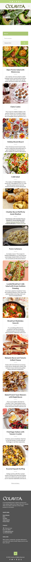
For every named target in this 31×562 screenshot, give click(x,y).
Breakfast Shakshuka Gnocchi (15, 322)
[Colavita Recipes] (15, 6)
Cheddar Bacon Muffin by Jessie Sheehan (15, 213)
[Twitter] (12, 1)
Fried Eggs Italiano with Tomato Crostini (15, 433)
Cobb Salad (15, 177)
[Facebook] (10, 1)
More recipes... (15, 483)
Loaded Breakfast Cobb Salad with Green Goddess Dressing (15, 285)
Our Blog (5, 518)
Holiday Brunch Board (15, 142)
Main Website (6, 515)
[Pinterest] (16, 1)
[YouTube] (14, 1)
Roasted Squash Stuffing (15, 469)
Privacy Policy (6, 521)
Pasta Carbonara (15, 249)
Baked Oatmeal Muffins (13, 222)
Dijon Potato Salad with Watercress (15, 71)
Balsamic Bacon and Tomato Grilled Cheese (15, 359)
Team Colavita (6, 519)
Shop (4, 516)
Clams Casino (15, 107)
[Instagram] (19, 1)
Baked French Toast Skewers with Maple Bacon (15, 396)
